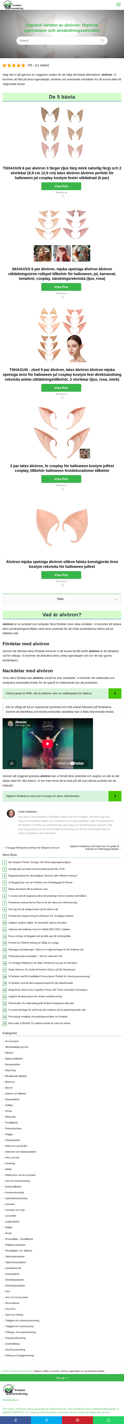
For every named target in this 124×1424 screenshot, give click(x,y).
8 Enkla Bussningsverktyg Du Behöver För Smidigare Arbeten (40, 915)
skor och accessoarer (16, 1297)
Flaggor (9, 1134)
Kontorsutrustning (14, 1192)
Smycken (10, 1308)
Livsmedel (10, 1215)
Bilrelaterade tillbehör (16, 1076)
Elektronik (10, 1116)
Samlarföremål (13, 1268)
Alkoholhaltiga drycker (16, 1047)
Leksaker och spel (15, 1210)
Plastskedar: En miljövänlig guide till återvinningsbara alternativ (41, 1003)
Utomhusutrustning (15, 1349)
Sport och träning (14, 1314)
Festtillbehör (11, 1122)
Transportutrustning (15, 1338)
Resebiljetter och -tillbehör (18, 1250)
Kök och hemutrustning (17, 1180)
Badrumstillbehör (14, 1058)
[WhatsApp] (108, 1420)
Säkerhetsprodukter (15, 1262)
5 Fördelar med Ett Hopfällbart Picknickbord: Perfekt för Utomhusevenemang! (49, 976)
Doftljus (9, 1105)
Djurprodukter (12, 1099)
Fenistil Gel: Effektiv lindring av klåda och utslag (33, 942)
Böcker (9, 1087)
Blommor (10, 1081)
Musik (8, 1233)
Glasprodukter (12, 1140)
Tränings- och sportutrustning (20, 1332)
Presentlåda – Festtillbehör (19, 1239)
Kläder (8, 1169)
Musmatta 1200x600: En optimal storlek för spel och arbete (39, 1023)
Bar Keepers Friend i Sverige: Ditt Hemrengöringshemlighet (39, 862)
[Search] (101, 40)
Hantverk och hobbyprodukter (20, 1151)
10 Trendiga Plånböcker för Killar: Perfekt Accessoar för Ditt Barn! (42, 963)
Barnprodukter (12, 1064)
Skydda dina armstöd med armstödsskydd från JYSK (36, 869)
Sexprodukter (12, 1274)
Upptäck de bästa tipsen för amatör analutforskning (35, 996)
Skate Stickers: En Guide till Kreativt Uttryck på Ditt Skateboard (41, 969)
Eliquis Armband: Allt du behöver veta (27, 889)
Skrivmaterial (12, 1303)
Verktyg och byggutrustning (19, 1355)
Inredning (10, 1163)
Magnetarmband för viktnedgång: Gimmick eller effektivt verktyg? (42, 875)
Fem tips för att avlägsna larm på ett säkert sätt (33, 909)
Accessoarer (12, 1041)
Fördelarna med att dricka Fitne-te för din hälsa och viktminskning (42, 902)
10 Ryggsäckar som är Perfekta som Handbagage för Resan (40, 882)
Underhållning (12, 1343)
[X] (46, 1420)
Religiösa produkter (15, 1244)
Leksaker (10, 1204)
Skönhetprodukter (14, 1279)
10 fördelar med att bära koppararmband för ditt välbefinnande (40, 983)
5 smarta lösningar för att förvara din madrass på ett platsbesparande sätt (46, 1009)
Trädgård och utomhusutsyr (19, 1326)
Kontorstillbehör (13, 1186)
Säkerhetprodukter (15, 1256)
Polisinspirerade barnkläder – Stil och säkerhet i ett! (35, 956)
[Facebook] (15, 1420)
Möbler (8, 1227)
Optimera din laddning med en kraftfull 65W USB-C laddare (39, 929)
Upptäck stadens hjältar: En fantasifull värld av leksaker (37, 922)
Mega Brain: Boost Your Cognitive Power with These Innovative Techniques (48, 989)
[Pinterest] (77, 1420)
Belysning (10, 1070)
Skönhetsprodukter (15, 1285)
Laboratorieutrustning (16, 1198)
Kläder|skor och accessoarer (20, 1175)
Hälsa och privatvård (16, 1146)
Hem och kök (12, 1157)
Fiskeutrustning (13, 1128)
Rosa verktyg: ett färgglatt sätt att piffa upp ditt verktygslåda (39, 936)
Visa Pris (61, 186)
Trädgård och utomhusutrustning (22, 1320)
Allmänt (9, 1052)
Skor (7, 1291)
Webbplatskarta (11, 1400)
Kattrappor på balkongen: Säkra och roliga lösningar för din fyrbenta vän (45, 949)
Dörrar (8, 1111)
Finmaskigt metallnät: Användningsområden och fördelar (37, 1016)
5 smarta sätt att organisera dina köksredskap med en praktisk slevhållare (47, 895)
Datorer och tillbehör (15, 1093)
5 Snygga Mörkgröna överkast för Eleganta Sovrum (32, 847)
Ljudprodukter (12, 1221)
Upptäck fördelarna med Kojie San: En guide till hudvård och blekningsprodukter (94, 847)
